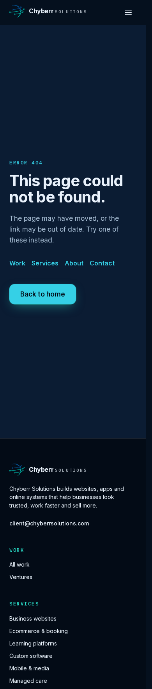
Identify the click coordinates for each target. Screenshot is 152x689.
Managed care (28, 680)
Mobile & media (29, 668)
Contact (102, 263)
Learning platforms (33, 643)
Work (17, 263)
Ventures (20, 577)
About (74, 263)
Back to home (42, 294)
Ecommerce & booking (38, 631)
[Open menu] (128, 12)
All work (19, 564)
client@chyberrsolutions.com (49, 523)
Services (45, 263)
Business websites (33, 618)
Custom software (31, 655)
